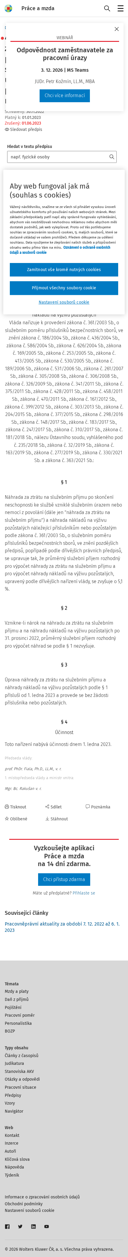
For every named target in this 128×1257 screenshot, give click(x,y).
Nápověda (14, 1167)
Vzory (10, 1103)
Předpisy (13, 1095)
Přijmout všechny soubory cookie (64, 287)
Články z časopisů (21, 1055)
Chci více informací (65, 95)
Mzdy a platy (17, 991)
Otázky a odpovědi (22, 1079)
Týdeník (12, 1175)
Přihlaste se (84, 893)
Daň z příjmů (17, 999)
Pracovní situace (20, 1087)
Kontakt (12, 1135)
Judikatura (14, 1063)
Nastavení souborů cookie (29, 1210)
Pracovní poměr (20, 1015)
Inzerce (11, 1143)
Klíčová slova (17, 1159)
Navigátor (14, 1111)
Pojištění (13, 1007)
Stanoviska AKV (19, 1071)
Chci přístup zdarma (64, 879)
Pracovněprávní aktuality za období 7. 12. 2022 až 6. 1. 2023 (62, 927)
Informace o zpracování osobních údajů (42, 1197)
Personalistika (18, 1023)
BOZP (10, 1031)
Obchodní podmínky (24, 1203)
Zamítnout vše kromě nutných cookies (64, 269)
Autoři (10, 1151)
